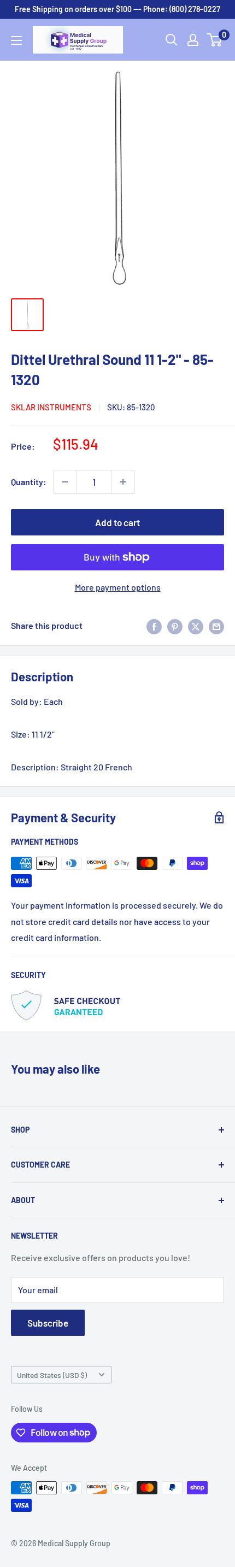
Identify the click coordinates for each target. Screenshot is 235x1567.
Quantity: (28, 481)
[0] (215, 39)
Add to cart (117, 522)
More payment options (118, 587)
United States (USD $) (52, 1375)
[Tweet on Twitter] (195, 625)
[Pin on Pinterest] (175, 625)
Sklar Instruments (51, 407)
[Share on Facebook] (154, 625)
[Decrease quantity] (65, 481)
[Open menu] (16, 40)
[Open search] (172, 40)
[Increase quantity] (122, 481)
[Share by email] (216, 625)
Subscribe (47, 1322)
